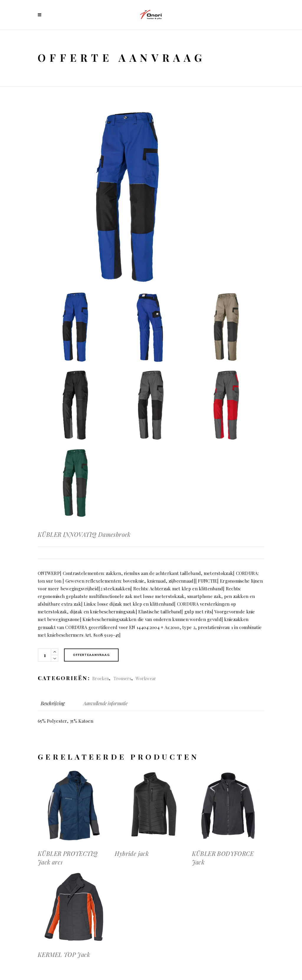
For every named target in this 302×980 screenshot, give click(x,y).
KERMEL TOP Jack (64, 954)
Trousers (122, 678)
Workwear (146, 678)
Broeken (100, 678)
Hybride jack (132, 853)
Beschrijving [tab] (53, 703)
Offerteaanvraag (91, 655)
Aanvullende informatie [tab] (105, 703)
